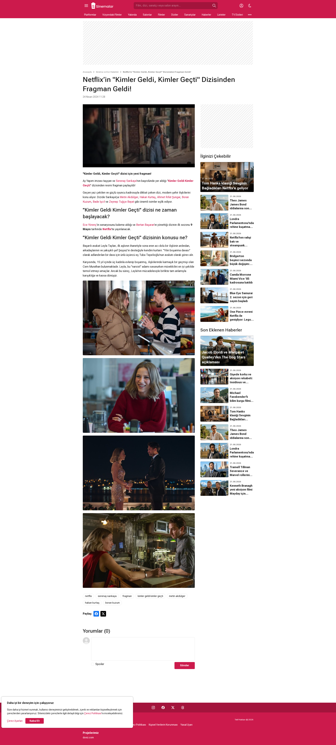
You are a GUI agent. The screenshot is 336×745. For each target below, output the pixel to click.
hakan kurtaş (92, 602)
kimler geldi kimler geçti (150, 596)
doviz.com (88, 737)
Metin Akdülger (129, 197)
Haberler (206, 14)
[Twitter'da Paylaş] (103, 614)
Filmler (161, 14)
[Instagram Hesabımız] (153, 707)
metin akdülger (177, 596)
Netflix (107, 229)
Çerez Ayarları (15, 720)
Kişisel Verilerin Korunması (163, 724)
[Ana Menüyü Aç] (86, 5)
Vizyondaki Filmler (112, 14)
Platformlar (90, 14)
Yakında (132, 14)
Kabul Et (35, 720)
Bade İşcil (99, 201)
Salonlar (147, 14)
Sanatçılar (190, 14)
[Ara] (214, 5)
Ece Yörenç (90, 224)
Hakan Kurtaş (148, 197)
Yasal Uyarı (186, 724)
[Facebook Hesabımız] (163, 707)
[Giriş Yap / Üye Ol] (241, 5)
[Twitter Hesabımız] (172, 707)
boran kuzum (112, 602)
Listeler (221, 14)
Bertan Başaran (145, 224)
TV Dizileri (237, 14)
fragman (127, 596)
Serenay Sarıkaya (126, 181)
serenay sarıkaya (107, 596)
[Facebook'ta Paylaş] (96, 614)
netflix (88, 596)
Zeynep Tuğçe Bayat (121, 201)
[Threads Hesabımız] (182, 707)
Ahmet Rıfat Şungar (168, 197)
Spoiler (99, 664)
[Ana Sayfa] (102, 5)
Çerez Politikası (92, 713)
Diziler (174, 14)
